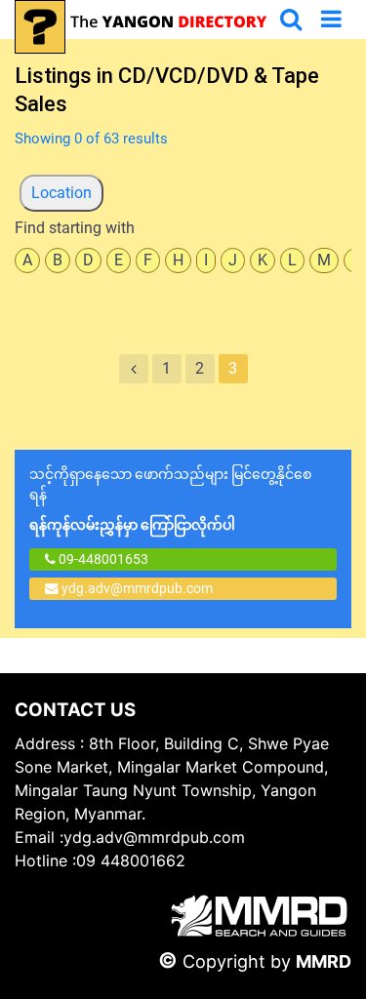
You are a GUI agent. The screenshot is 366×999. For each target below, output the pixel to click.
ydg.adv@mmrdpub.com (137, 588)
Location (61, 192)
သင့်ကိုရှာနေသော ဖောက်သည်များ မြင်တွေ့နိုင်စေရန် (170, 499)
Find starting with (75, 228)
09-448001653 (102, 559)
